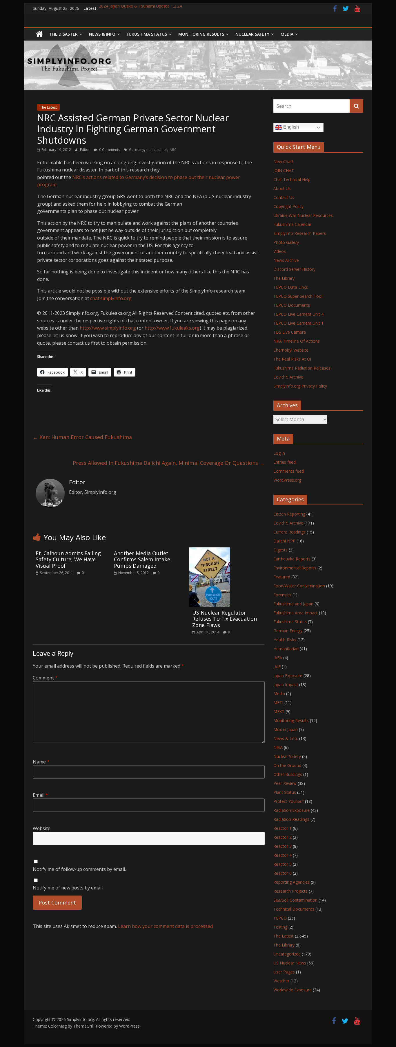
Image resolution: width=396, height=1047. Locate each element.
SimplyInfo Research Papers (299, 233)
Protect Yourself (288, 801)
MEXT (278, 711)
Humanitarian (286, 648)
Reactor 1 (282, 828)
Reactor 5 (282, 864)
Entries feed (284, 462)
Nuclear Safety (252, 34)
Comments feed (288, 471)
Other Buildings (287, 774)
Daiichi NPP (284, 541)
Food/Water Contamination (299, 586)
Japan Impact (285, 684)
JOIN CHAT (283, 170)
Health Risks (284, 639)
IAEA (277, 657)
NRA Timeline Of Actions (296, 341)
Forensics (282, 594)
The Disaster (63, 34)
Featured (281, 577)
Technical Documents (293, 909)
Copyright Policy (288, 206)
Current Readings (289, 532)
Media (279, 693)
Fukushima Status (147, 34)
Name (41, 762)
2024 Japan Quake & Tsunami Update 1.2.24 (140, 8)
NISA (278, 747)
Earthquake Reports (291, 559)
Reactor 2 (282, 837)
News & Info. (285, 738)
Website (41, 828)
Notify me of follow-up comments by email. (79, 869)
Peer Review (285, 783)
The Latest (48, 107)
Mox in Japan (285, 729)
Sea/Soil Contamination (295, 900)
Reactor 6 (282, 873)
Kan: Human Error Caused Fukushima (82, 437)
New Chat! (283, 161)
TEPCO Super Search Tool (297, 296)
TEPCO (280, 918)
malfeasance (156, 149)
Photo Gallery (286, 242)
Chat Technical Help (291, 179)
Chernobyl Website (290, 350)
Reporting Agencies (291, 882)
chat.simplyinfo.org (111, 298)
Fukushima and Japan (293, 603)
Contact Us (283, 197)
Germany (136, 149)
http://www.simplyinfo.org (108, 328)
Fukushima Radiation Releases (301, 368)
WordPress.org (287, 480)
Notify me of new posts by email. (68, 888)
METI (278, 702)
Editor (85, 149)
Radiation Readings (291, 819)
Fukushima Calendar (292, 224)
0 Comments (109, 149)
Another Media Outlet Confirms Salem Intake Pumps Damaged (142, 559)
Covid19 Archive (288, 377)
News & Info (102, 34)
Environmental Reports (294, 568)
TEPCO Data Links (290, 287)
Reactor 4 (282, 855)
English (290, 127)
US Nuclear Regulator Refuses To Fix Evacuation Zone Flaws (224, 618)
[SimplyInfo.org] (39, 34)
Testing (280, 927)
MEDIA (287, 34)
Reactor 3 (282, 846)
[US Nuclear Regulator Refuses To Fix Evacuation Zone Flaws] (209, 551)
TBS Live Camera (289, 332)
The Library (284, 278)
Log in (279, 453)
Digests (280, 550)
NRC (173, 149)
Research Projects (290, 891)
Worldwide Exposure (292, 990)
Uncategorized (287, 954)
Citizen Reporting (289, 514)
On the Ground (287, 765)
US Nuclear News (289, 963)
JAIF (277, 666)
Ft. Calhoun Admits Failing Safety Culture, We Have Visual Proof (68, 559)
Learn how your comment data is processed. (166, 926)
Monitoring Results (201, 34)
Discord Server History (294, 269)
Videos (279, 251)
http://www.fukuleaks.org (172, 328)
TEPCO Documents (291, 305)
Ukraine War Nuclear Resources (303, 215)
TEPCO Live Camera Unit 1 (298, 323)
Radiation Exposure (291, 810)
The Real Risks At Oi (292, 359)
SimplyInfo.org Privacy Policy (300, 386)
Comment (45, 678)
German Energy (287, 630)
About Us (282, 188)
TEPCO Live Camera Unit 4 (298, 314)
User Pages (284, 972)
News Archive (286, 260)
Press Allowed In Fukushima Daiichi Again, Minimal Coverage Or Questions (169, 462)
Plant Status (284, 792)
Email (40, 795)
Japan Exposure (287, 675)
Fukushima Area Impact (295, 612)
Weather (281, 981)
